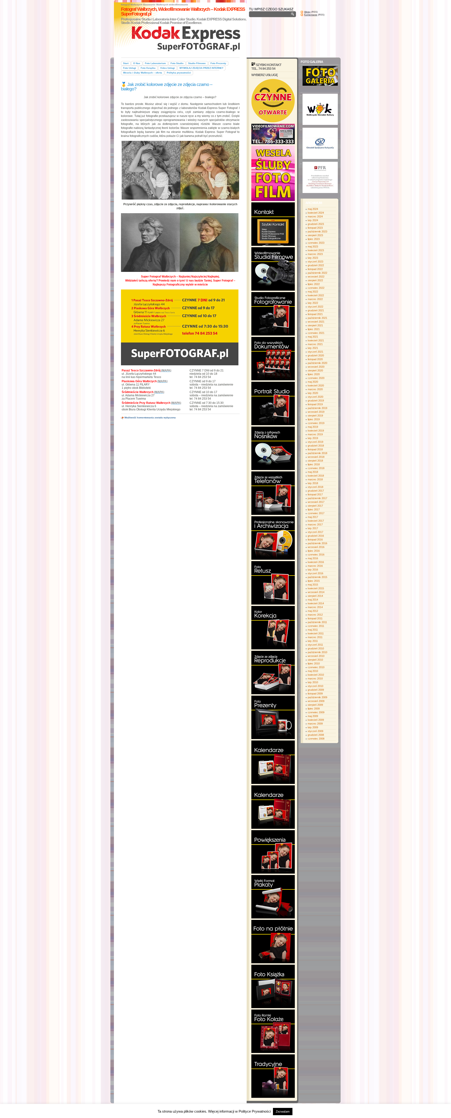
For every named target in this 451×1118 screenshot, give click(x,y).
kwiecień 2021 (316, 340)
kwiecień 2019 (316, 430)
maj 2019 (313, 426)
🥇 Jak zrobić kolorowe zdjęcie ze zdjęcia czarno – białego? (166, 86)
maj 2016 (313, 558)
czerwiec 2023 (316, 242)
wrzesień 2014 (316, 592)
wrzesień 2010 (316, 656)
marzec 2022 (315, 299)
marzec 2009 (315, 723)
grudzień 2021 (316, 310)
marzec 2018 (315, 479)
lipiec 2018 (314, 464)
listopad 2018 (315, 449)
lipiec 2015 (314, 580)
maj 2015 (313, 584)
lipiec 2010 (314, 663)
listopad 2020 (315, 359)
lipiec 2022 (314, 284)
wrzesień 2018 (316, 456)
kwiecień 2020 (316, 385)
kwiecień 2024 (316, 212)
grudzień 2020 (316, 355)
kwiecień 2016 (316, 562)
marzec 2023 (315, 254)
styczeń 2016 (315, 573)
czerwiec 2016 (316, 554)
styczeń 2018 (315, 487)
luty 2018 (313, 483)
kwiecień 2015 (316, 588)
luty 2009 (313, 727)
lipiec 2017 (314, 509)
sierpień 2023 (315, 235)
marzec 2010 (315, 678)
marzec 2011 (315, 637)
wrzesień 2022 (316, 276)
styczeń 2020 (315, 396)
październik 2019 (317, 408)
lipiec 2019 (314, 419)
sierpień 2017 (315, 505)
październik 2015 (317, 577)
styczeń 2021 (315, 351)
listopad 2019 (315, 404)
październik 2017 (317, 498)
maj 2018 (313, 471)
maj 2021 (313, 336)
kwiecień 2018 (316, 475)
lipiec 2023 (314, 239)
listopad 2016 (315, 539)
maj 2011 (313, 629)
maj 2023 (313, 246)
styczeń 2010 (315, 686)
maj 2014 (313, 599)
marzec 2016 (315, 565)
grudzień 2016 (316, 535)
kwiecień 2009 (316, 719)
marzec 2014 (315, 607)
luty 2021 (313, 348)
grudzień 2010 (316, 648)
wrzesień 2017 (316, 502)
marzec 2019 (315, 434)
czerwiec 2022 (316, 287)
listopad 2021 (315, 314)
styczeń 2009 (315, 731)
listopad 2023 (315, 227)
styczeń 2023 (315, 261)
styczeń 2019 (315, 441)
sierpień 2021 (315, 325)
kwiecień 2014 (316, 603)
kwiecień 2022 (316, 295)
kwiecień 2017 (316, 520)
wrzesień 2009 (316, 701)
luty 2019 (313, 438)
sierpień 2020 (315, 370)
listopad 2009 (315, 693)
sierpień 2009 (315, 704)
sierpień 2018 (315, 460)
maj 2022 (313, 291)
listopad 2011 (315, 618)
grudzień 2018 (316, 445)
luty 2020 (313, 393)
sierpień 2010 (315, 659)
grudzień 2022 (316, 265)
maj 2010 (313, 671)
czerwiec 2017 (316, 513)
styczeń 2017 (315, 532)
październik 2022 (317, 272)
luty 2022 (313, 302)
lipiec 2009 (314, 708)
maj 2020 (313, 381)
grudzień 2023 (316, 224)
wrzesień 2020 (316, 366)
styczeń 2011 (315, 644)
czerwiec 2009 (316, 712)
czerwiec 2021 (316, 333)
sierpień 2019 (315, 415)
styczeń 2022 (315, 306)
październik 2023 (317, 231)
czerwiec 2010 (316, 667)
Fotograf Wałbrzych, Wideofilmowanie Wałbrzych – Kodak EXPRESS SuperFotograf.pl (183, 11)
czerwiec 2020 (316, 378)
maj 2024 (313, 209)
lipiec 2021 (314, 329)
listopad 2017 (315, 494)
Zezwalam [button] (283, 1111)
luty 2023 (313, 257)
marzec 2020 (315, 389)
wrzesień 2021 (316, 321)
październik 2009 (317, 697)
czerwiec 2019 (316, 423)
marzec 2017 (315, 524)
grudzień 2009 (316, 689)
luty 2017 (313, 528)
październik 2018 (317, 453)
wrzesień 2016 (316, 547)
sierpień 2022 (315, 280)
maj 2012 (313, 610)
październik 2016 (317, 543)
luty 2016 (313, 569)
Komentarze (310, 14)
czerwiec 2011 (316, 626)
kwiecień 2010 (316, 674)
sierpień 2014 (315, 595)
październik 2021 (317, 317)
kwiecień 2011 (316, 633)
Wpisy (307, 12)
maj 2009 (313, 716)
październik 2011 (317, 622)
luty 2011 (313, 641)
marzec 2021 (315, 344)
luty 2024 (313, 220)
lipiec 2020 (314, 374)
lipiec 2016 (314, 550)
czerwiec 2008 (316, 738)
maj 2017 (313, 517)
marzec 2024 (315, 216)
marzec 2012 (315, 614)
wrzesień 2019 (316, 411)
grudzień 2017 (316, 490)
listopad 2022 (315, 269)
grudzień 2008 (316, 734)
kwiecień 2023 (316, 250)
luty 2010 (313, 682)
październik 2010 (317, 652)
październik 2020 (317, 363)
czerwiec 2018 (316, 468)
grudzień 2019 (316, 400)
